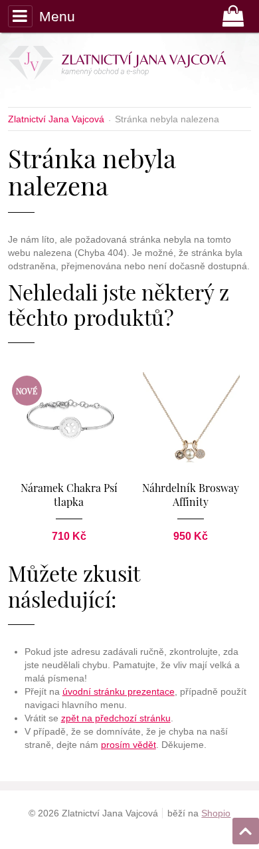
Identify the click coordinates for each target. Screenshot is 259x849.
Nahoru (247, 827)
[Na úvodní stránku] (125, 65)
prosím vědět (128, 744)
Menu (57, 16)
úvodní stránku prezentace (118, 691)
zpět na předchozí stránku (116, 718)
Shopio (215, 813)
